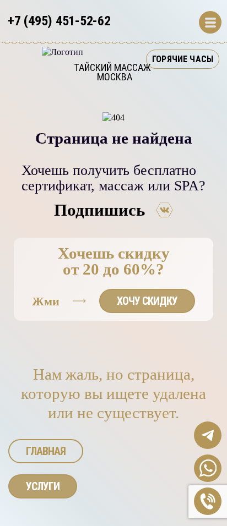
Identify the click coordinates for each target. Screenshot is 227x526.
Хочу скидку (147, 301)
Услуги (43, 486)
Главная (46, 451)
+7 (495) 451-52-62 (59, 21)
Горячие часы (182, 59)
